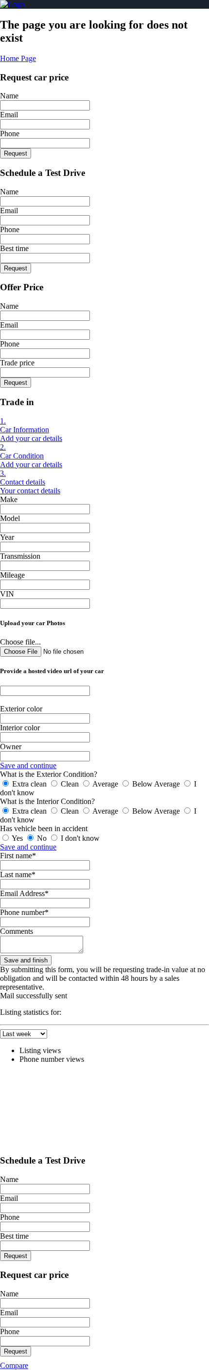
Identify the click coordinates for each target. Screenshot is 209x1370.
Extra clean (29, 784)
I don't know (79, 838)
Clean (70, 784)
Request (15, 153)
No (42, 838)
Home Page (18, 58)
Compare (14, 1365)
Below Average (156, 784)
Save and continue (28, 765)
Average (105, 784)
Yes (17, 838)
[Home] (12, 4)
